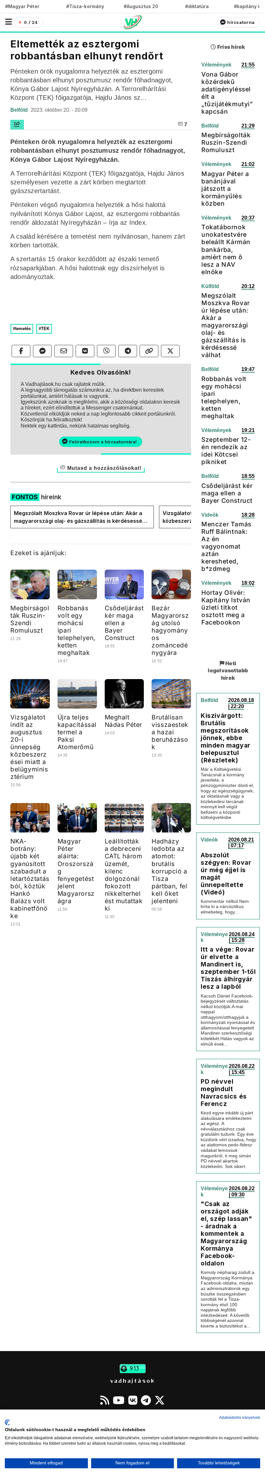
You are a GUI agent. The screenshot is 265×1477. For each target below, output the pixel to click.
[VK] (132, 1400)
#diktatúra (197, 6)
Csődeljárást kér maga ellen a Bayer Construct (124, 623)
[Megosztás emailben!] (63, 351)
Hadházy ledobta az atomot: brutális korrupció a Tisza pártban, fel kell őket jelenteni (169, 870)
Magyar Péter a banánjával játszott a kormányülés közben (225, 188)
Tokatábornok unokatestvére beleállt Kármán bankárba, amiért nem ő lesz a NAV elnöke (225, 249)
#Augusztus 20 (141, 6)
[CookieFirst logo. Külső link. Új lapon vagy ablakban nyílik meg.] (7, 1422)
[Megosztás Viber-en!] (106, 351)
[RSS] (104, 1400)
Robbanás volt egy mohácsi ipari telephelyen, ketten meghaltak (224, 397)
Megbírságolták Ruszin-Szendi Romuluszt (29, 619)
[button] (8, 21)
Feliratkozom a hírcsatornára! (103, 441)
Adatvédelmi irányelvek (239, 1417)
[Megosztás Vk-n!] (85, 351)
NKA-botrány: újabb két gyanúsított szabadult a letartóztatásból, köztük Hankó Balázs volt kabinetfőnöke (29, 878)
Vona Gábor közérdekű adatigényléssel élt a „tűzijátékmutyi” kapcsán (227, 92)
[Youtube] (118, 1400)
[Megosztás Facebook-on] (21, 351)
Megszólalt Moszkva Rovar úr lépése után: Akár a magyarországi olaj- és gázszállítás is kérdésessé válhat (78, 517)
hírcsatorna (240, 22)
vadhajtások (132, 1380)
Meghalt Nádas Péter (124, 720)
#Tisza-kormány (85, 6)
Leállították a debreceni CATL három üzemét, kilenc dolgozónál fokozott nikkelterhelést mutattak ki (124, 874)
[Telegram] (146, 1400)
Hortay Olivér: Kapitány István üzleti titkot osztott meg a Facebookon (225, 607)
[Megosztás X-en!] (170, 351)
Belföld (19, 110)
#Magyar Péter (22, 6)
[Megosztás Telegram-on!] (127, 351)
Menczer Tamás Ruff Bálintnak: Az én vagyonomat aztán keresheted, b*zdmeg (226, 546)
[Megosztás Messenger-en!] (42, 351)
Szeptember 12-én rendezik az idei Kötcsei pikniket (226, 451)
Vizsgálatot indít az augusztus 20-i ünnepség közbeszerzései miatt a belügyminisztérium (29, 746)
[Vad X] (159, 1400)
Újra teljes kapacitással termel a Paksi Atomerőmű (77, 732)
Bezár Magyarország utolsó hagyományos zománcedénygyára (170, 630)
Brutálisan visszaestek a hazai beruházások (170, 732)
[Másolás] (149, 351)
